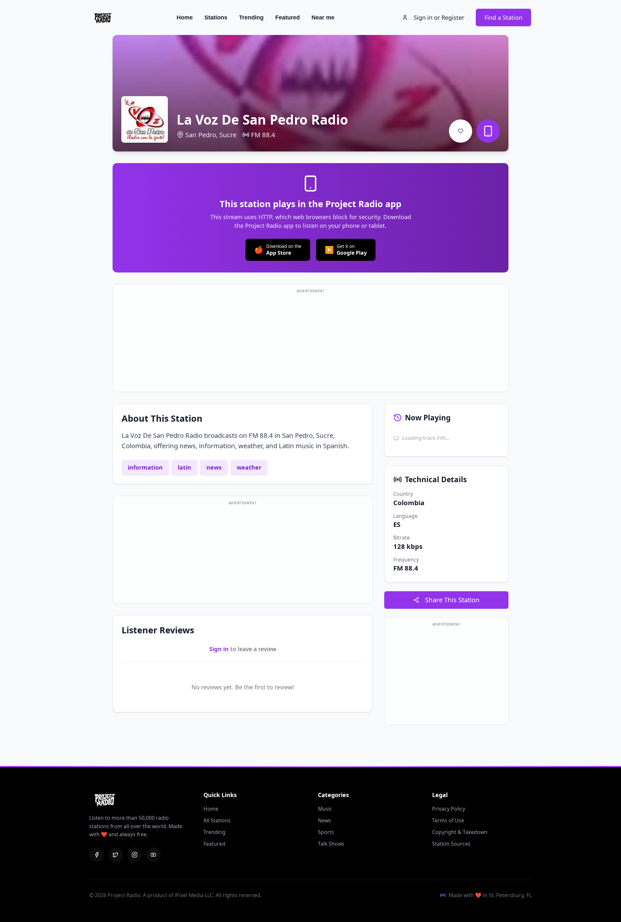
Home (185, 17)
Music (325, 808)
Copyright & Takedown (459, 832)
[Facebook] (96, 855)
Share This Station (452, 599)
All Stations (217, 820)
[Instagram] (134, 855)
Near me (322, 17)
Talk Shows (331, 843)
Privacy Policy (448, 808)
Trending (251, 17)
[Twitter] (115, 855)
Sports (326, 832)
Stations (215, 17)
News (324, 820)
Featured (287, 17)
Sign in (219, 649)
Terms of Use (448, 820)
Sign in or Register (439, 17)
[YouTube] (153, 855)
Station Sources (451, 843)
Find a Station (503, 17)
